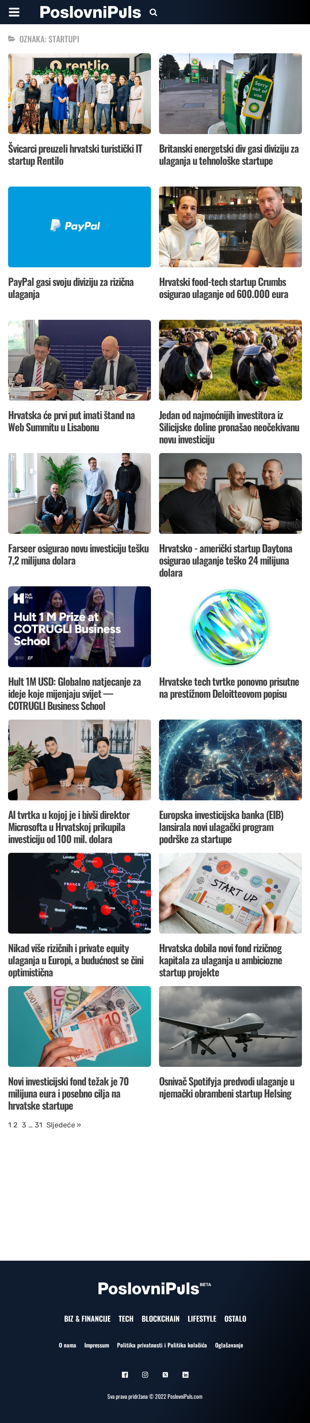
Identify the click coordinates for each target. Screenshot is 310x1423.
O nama (67, 1345)
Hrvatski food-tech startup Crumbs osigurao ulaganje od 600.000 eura (223, 287)
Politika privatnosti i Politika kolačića (162, 1345)
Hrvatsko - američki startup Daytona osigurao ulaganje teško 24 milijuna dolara (225, 559)
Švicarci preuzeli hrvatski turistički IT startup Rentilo (75, 154)
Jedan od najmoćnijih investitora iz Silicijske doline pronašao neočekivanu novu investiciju (229, 426)
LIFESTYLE (202, 1318)
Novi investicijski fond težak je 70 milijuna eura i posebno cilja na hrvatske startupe (68, 1092)
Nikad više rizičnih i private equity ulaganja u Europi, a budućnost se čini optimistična (75, 959)
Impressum (96, 1345)
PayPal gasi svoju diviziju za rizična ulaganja (71, 287)
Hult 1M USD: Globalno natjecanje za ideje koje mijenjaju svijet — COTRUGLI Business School (74, 693)
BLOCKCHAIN (161, 1318)
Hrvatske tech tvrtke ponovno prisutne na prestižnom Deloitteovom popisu (229, 687)
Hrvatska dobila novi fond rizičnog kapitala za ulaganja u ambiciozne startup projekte (220, 959)
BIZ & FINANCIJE (87, 1318)
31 (38, 1125)
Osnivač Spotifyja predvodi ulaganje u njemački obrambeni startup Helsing (226, 1086)
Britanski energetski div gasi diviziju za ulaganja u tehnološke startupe (229, 154)
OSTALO (235, 1318)
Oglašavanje (229, 1345)
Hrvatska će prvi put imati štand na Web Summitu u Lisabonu (71, 420)
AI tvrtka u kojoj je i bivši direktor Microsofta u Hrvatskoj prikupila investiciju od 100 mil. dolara (69, 826)
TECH (126, 1318)
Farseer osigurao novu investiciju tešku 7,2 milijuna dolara (78, 553)
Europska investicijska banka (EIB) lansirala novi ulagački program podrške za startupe (221, 826)
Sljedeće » (63, 1125)
